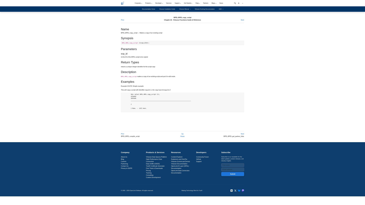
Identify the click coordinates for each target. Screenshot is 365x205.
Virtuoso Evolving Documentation (205, 9)
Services (168, 3)
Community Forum (202, 157)
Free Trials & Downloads (154, 168)
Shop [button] (197, 3)
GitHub (198, 159)
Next (242, 20)
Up (182, 134)
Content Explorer (176, 157)
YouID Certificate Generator (155, 166)
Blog (122, 159)
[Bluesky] (239, 190)
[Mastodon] (243, 190)
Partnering (124, 164)
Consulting (149, 175)
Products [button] (148, 3)
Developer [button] (158, 3)
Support (199, 161)
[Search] (235, 3)
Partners (205, 3)
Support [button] (177, 3)
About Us (124, 157)
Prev (122, 20)
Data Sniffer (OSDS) (153, 164)
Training (149, 173)
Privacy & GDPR (126, 168)
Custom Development (153, 177)
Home (182, 136)
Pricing (148, 170)
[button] (242, 3)
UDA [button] (220, 9)
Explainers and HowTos (179, 159)
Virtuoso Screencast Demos (180, 161)
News (221, 3)
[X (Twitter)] (235, 190)
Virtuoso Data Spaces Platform (156, 157)
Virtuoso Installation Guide (167, 9)
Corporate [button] (138, 3)
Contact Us (124, 166)
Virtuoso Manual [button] (184, 9)
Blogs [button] (213, 3)
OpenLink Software (135, 190)
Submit (232, 174)
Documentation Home (148, 9)
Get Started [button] (187, 3)
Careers (123, 161)
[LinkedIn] (231, 190)
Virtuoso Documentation (179, 164)
